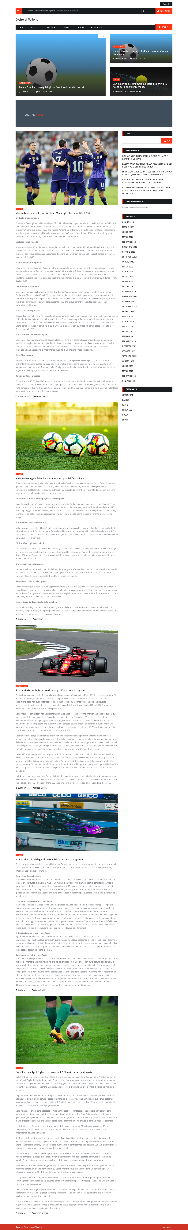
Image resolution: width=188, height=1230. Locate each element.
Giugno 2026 (128, 222)
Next (143, 11)
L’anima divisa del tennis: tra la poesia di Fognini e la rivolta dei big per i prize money (140, 85)
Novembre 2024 (129, 296)
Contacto (166, 4)
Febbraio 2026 (129, 242)
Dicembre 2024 (129, 291)
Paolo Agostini (41, 788)
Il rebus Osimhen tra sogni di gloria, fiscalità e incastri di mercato (140, 52)
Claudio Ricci (137, 91)
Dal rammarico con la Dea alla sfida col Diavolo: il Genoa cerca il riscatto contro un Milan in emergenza (146, 190)
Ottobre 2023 (128, 351)
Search (165, 27)
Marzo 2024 (127, 336)
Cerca (129, 133)
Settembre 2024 (129, 306)
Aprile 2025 (127, 281)
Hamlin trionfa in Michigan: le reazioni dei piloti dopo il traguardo (49, 859)
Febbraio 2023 (129, 376)
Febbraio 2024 (129, 341)
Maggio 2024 (128, 326)
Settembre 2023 (129, 356)
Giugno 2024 (128, 321)
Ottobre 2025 (128, 252)
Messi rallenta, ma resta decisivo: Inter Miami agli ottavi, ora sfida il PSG (53, 213)
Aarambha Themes (34, 1227)
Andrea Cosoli (41, 396)
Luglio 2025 (127, 267)
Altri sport (51, 27)
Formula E (96, 27)
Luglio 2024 (127, 316)
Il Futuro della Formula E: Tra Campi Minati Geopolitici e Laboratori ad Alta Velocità (143, 181)
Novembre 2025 (129, 247)
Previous (100, 36)
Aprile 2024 (127, 331)
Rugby (81, 27)
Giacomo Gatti (39, 990)
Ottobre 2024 (128, 301)
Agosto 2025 (128, 262)
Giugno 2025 (128, 272)
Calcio (34, 27)
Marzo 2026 (127, 237)
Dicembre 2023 (129, 346)
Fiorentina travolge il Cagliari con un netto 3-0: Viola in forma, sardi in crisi (54, 1072)
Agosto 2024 (128, 311)
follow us (165, 11)
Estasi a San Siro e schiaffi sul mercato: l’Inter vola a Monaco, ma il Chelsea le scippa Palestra (147, 173)
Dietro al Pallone (27, 19)
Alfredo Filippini (139, 58)
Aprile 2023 (127, 366)
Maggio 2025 (128, 276)
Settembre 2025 (129, 257)
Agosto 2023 (128, 361)
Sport (21, 27)
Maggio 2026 (128, 227)
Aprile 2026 (127, 232)
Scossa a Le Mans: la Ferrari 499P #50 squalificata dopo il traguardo (51, 690)
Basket (67, 27)
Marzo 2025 (127, 286)
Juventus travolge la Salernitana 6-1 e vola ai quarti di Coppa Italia (50, 478)
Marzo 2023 (127, 371)
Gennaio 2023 (128, 381)
